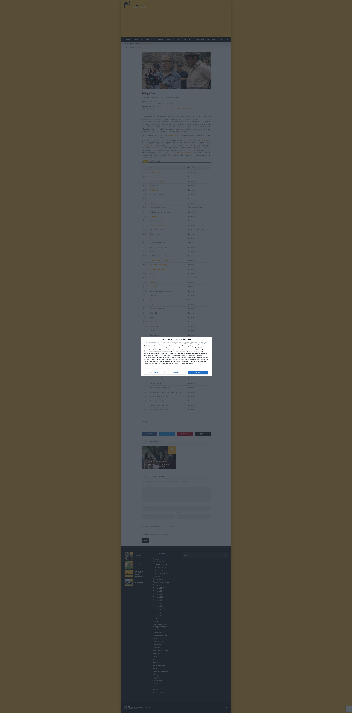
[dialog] (176, 356)
